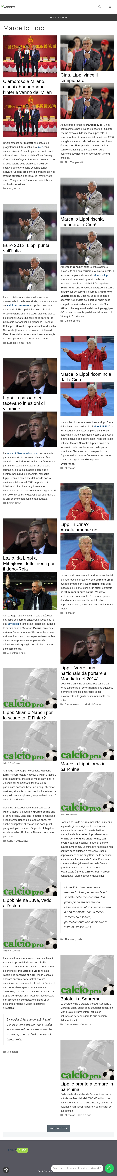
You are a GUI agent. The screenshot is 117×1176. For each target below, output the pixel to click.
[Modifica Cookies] (6, 1170)
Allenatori (70, 468)
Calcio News (14, 503)
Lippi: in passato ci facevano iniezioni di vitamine (24, 403)
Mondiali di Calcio (90, 704)
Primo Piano (24, 342)
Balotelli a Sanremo (80, 998)
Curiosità (85, 1024)
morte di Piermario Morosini (22, 453)
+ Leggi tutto (58, 1128)
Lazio (22, 653)
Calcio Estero (72, 320)
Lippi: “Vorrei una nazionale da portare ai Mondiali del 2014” (84, 673)
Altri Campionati (74, 162)
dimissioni (13, 623)
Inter (40, 147)
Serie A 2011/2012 (17, 840)
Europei (11, 342)
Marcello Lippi (102, 275)
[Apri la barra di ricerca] (99, 7)
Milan (17, 188)
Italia (79, 939)
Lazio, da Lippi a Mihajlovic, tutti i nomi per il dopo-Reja (29, 563)
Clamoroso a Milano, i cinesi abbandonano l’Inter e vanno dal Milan (27, 87)
